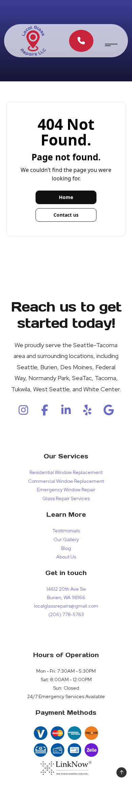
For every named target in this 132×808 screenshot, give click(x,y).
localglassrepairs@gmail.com (66, 606)
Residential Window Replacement (66, 472)
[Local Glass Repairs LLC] (33, 40)
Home (66, 197)
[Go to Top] (121, 772)
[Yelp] (87, 412)
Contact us (66, 215)
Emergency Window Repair (66, 490)
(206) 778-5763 (66, 614)
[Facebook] (45, 412)
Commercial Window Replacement (66, 481)
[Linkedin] (66, 412)
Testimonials (66, 531)
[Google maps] (108, 412)
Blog (66, 548)
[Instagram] (23, 412)
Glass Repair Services (66, 498)
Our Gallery (66, 539)
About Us (66, 557)
